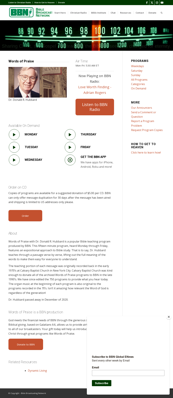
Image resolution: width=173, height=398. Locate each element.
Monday (31, 134)
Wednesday (33, 159)
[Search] (161, 12)
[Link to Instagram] (156, 2)
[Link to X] (151, 2)
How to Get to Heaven (44, 2)
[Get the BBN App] (70, 160)
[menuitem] (20, 2)
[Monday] (14, 134)
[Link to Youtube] (162, 2)
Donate (61, 2)
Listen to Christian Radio (19, 2)
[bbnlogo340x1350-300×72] (33, 12)
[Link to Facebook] (146, 2)
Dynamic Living (37, 370)
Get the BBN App (93, 157)
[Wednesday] (14, 160)
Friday (86, 147)
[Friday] (70, 147)
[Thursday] (70, 134)
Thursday (88, 134)
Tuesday (31, 147)
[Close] (168, 316)
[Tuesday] (14, 147)
